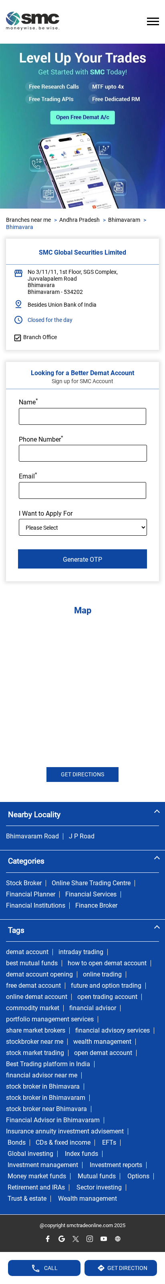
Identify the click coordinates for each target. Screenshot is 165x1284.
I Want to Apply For (45, 513)
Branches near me (28, 220)
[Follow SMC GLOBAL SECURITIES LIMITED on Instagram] (90, 1239)
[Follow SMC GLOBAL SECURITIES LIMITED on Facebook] (47, 1239)
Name (28, 401)
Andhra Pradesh (79, 220)
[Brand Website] (118, 1239)
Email (28, 475)
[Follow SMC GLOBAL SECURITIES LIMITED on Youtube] (104, 1239)
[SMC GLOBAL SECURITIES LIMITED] (32, 22)
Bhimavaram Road (32, 836)
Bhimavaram (124, 220)
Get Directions (82, 774)
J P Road (82, 836)
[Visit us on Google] (61, 1239)
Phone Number (41, 438)
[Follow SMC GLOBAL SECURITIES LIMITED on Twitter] (75, 1239)
